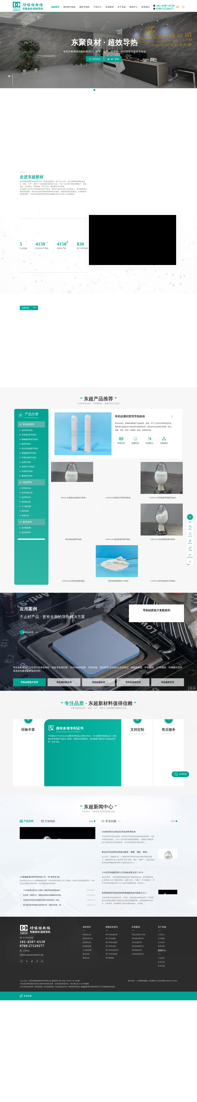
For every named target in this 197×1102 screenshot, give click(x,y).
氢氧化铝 (25, 515)
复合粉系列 (28, 424)
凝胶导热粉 (84, 7)
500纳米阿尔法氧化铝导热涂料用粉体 (119, 832)
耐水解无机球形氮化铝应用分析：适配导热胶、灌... (42, 905)
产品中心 (97, 7)
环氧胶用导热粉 (74, 987)
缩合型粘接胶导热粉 (30, 448)
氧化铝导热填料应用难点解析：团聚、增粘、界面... (125, 852)
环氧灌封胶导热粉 (29, 435)
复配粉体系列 (111, 927)
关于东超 (121, 7)
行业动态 (48, 821)
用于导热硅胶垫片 (112, 950)
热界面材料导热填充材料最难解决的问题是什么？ (124, 893)
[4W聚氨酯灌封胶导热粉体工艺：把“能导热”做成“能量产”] (57, 850)
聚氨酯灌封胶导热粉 (30, 439)
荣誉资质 (161, 946)
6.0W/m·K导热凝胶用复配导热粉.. (163, 498)
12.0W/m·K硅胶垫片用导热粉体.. (118, 498)
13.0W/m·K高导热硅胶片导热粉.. (163, 581)
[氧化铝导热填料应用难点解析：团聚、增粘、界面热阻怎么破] (167, 857)
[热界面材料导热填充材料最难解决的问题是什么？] (167, 898)
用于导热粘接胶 (111, 942)
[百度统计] (153, 981)
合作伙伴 (161, 942)
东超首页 (55, 7)
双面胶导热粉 (27, 471)
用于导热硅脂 (110, 946)
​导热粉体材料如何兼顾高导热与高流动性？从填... (41, 900)
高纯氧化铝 (26, 502)
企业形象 (161, 938)
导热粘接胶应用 (138, 954)
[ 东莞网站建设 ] (142, 981)
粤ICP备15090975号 (66, 981)
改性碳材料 (26, 532)
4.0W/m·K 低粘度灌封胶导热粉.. (118, 539)
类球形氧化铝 (27, 493)
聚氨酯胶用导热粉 (87, 987)
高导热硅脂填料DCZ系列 (118, 581)
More (92, 821)
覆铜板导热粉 (27, 476)
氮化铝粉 (25, 511)
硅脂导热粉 (26, 462)
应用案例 (109, 7)
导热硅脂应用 (98, 682)
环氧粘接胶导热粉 (29, 458)
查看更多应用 (27, 632)
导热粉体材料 (28, 987)
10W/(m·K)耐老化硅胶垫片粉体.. (73, 498)
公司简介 (161, 935)
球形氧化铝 (26, 488)
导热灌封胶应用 (64, 682)
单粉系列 (27, 482)
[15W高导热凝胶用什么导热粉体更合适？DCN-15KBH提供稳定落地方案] (167, 877)
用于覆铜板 (109, 958)
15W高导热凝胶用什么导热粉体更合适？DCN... (123, 872)
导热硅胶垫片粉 (61, 987)
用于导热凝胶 (110, 938)
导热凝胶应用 (167, 682)
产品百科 (27, 821)
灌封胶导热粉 (69, 7)
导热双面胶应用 (133, 682)
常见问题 (161, 966)
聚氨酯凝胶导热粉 (29, 453)
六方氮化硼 (26, 506)
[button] (94, 90)
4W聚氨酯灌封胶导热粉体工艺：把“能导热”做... (40, 877)
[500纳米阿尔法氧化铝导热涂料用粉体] (167, 837)
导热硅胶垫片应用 (29, 682)
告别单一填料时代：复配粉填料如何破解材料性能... (42, 895)
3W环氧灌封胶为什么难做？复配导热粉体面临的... (42, 890)
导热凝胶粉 (38, 987)
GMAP (174, 981)
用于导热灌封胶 (111, 935)
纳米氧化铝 (26, 497)
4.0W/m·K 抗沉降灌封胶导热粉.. (163, 539)
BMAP (169, 981)
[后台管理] (162, 981)
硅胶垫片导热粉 (28, 467)
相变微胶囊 (26, 528)
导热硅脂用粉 (49, 987)
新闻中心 (133, 7)
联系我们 (145, 7)
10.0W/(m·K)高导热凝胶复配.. (73, 581)
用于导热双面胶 (111, 954)
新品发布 (27, 522)
